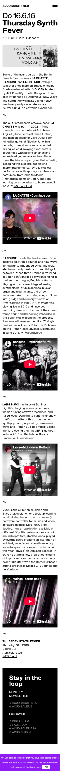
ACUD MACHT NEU (15, 5)
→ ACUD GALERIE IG (22, 728)
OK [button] (46, 767)
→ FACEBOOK (18, 724)
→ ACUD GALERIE (20, 706)
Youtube (12, 569)
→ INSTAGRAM (19, 721)
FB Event (11, 656)
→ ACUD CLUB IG (20, 732)
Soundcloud (24, 186)
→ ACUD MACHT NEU (23, 702)
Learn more (35, 767)
